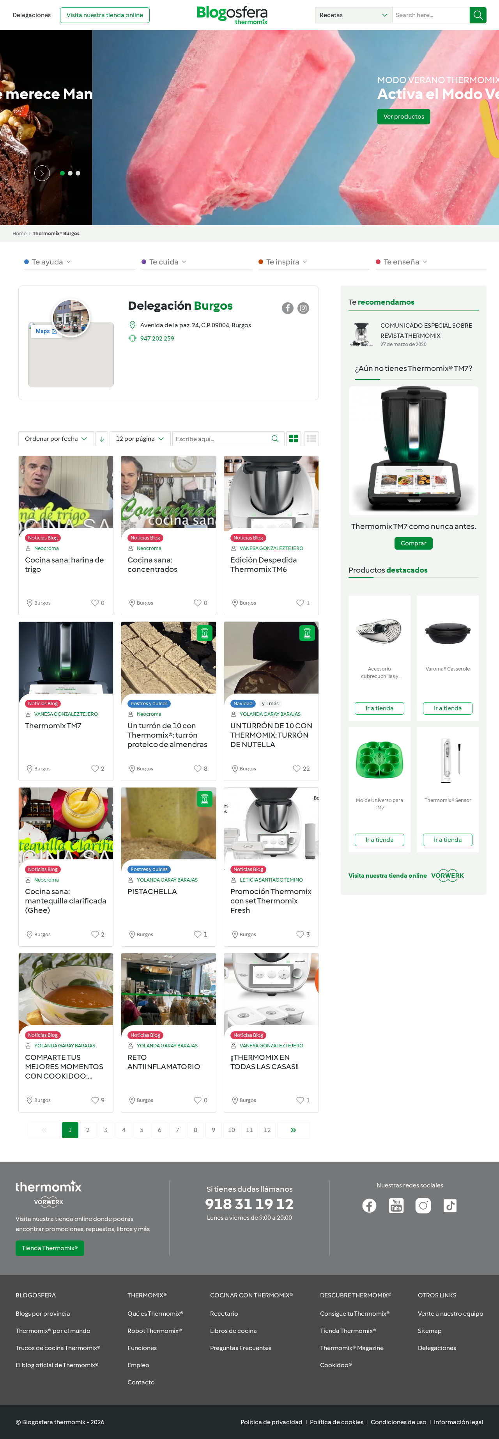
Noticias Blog (43, 538)
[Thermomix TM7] (66, 667)
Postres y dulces (149, 703)
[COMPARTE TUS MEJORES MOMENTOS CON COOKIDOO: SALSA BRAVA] (66, 998)
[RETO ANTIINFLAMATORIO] (168, 998)
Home (19, 233)
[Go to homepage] (232, 15)
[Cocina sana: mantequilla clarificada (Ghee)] (66, 833)
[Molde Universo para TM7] (379, 760)
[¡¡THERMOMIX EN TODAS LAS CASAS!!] (271, 998)
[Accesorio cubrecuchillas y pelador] (379, 629)
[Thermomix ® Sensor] (447, 760)
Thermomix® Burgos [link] (56, 233)
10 (231, 1130)
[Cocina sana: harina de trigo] (66, 501)
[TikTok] (450, 1206)
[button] (354, 15)
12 (267, 1130)
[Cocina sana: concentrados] (168, 501)
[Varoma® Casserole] (447, 629)
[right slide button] (42, 173)
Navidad (243, 703)
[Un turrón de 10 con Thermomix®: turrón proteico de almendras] (168, 667)
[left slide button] (20, 173)
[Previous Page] (44, 1130)
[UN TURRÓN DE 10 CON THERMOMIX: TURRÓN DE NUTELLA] (271, 667)
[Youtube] (396, 1206)
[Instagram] (423, 1206)
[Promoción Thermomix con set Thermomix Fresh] (271, 833)
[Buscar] (478, 15)
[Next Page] (293, 1130)
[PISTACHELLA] (168, 833)
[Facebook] (369, 1206)
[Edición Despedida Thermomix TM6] (271, 501)
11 (249, 1130)
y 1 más (270, 703)
